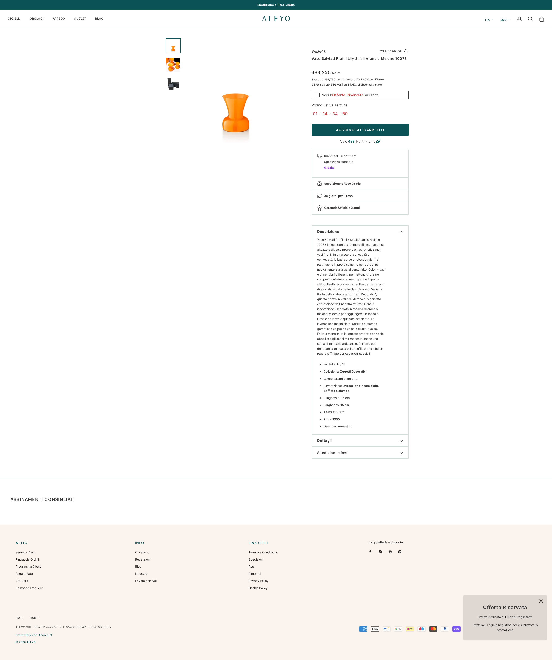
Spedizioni (256, 559)
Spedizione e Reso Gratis (276, 4)
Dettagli (324, 440)
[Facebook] (370, 551)
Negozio (141, 573)
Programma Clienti (28, 566)
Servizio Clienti (26, 552)
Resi (251, 566)
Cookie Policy (258, 588)
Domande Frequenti (29, 588)
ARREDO (59, 18)
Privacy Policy (258, 581)
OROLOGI (37, 18)
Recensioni (142, 559)
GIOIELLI (14, 18)
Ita (487, 20)
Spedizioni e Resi (332, 453)
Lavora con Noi (146, 581)
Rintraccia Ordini (27, 559)
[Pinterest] (390, 551)
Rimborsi (255, 573)
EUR (503, 20)
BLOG (99, 18)
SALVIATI (319, 51)
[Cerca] (530, 18)
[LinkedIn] (399, 551)
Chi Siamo (142, 552)
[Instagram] (380, 551)
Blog (138, 566)
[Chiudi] (541, 601)
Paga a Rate (24, 573)
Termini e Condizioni (263, 552)
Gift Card (22, 581)
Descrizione (328, 231)
